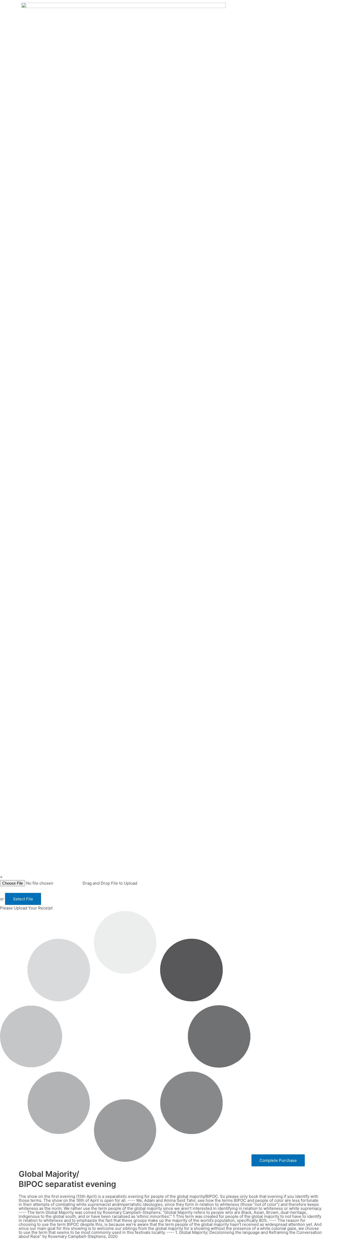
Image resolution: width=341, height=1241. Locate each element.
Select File (23, 898)
